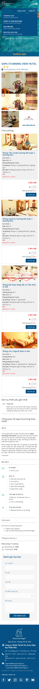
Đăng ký (32, 11)
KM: (4, 174)
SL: (30, 187)
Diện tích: (6, 160)
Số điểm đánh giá (11, 591)
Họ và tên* (9, 563)
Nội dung (8, 600)
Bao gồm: (6, 170)
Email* (7, 572)
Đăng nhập (22, 11)
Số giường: (6, 165)
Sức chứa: (6, 158)
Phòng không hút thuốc (11, 163)
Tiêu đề (7, 582)
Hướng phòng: (8, 292)
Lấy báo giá (31, 195)
